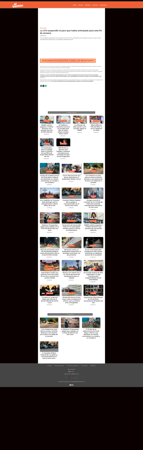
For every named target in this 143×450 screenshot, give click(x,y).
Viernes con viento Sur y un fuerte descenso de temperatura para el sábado (71, 275)
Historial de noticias (59, 365)
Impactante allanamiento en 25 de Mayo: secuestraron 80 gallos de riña (93, 300)
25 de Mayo (50, 171)
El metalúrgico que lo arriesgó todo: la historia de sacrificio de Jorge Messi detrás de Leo (47, 152)
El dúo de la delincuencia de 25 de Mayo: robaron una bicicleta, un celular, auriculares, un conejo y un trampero (49, 179)
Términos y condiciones (72, 365)
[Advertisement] (71, 17)
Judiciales (71, 171)
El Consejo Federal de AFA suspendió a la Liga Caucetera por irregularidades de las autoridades (93, 276)
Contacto (49, 365)
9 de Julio (49, 245)
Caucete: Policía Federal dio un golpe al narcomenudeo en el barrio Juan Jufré (71, 202)
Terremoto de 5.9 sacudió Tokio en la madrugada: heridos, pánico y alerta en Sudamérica (71, 227)
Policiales (88, 5)
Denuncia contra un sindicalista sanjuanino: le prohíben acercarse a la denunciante (71, 252)
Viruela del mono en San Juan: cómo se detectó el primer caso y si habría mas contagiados (71, 300)
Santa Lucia (50, 293)
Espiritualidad (49, 196)
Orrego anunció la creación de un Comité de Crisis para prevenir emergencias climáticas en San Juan (93, 203)
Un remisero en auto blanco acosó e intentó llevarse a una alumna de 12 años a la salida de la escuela (93, 179)
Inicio (74, 5)
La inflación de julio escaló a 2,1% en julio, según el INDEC (79, 127)
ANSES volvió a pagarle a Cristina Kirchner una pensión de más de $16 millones (46, 128)
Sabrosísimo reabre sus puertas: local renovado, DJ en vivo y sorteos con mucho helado (50, 275)
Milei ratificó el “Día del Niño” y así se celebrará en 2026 (96, 127)
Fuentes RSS (84, 365)
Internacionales (71, 220)
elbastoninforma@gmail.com (71, 373)
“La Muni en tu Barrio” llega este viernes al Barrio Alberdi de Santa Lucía (49, 300)
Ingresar (93, 365)
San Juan (95, 5)
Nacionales (103, 5)
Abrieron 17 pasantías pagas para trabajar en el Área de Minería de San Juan (49, 227)
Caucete (80, 5)
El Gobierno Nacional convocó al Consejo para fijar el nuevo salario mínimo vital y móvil (63, 129)
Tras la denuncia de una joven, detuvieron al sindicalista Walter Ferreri (71, 177)
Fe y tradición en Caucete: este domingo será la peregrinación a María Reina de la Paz (49, 202)
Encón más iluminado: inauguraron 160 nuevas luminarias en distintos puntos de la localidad (93, 252)
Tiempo (71, 268)
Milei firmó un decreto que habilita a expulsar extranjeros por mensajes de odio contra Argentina (63, 152)
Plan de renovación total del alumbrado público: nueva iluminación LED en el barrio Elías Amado (49, 252)
